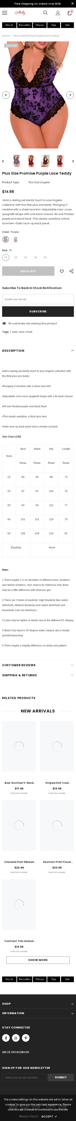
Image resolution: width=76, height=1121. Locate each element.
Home (6, 35)
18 (9, 323)
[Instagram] (16, 1038)
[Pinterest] (26, 1038)
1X (5, 257)
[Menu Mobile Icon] (4, 12)
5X (45, 257)
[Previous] (6, 95)
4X (35, 257)
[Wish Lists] (61, 271)
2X (15, 257)
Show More (38, 960)
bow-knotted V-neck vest (19, 783)
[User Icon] (58, 13)
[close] (72, 4)
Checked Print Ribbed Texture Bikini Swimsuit (19, 862)
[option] (38, 95)
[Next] (70, 95)
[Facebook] (6, 1038)
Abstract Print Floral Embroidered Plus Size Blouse (57, 862)
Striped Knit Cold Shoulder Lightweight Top (57, 783)
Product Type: (10, 182)
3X (25, 257)
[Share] (70, 271)
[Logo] (20, 12)
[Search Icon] (45, 13)
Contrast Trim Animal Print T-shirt (19, 941)
